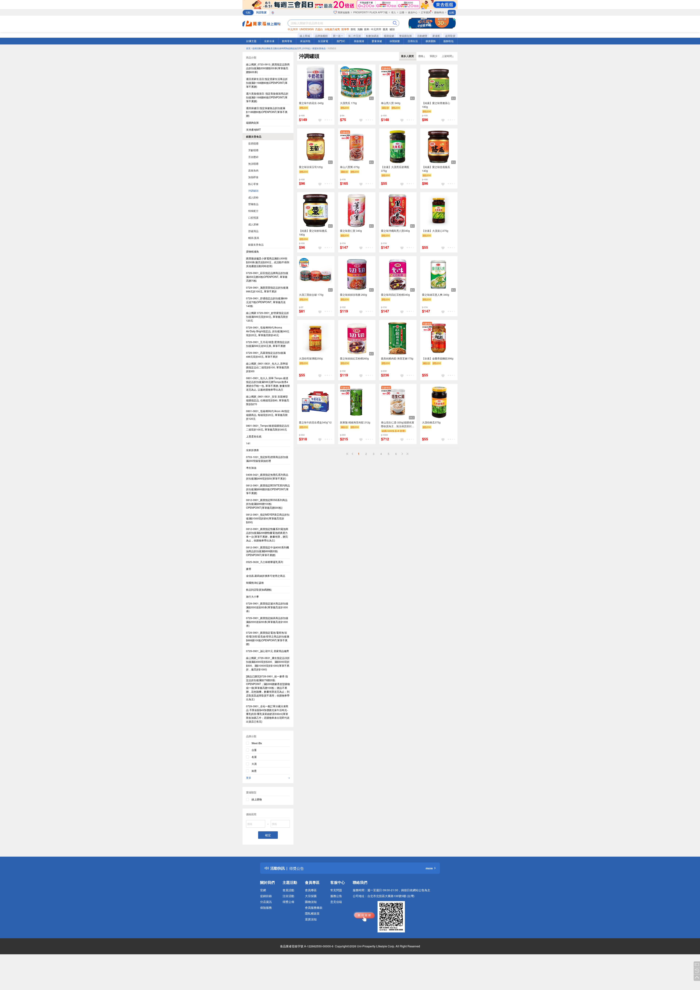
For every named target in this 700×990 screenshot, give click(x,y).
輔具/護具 (253, 238)
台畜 (254, 750)
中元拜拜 (293, 29)
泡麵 (360, 29)
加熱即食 (253, 177)
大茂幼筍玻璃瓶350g (311, 358)
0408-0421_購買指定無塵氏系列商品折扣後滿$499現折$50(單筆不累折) (267, 476)
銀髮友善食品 (253, 136)
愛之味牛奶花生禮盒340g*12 (315, 422)
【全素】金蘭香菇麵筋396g (437, 358)
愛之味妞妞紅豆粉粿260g (354, 358)
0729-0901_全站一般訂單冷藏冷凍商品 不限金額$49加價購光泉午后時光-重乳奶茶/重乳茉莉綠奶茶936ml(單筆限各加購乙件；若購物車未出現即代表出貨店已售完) (267, 713)
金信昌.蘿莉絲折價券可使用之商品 (265, 576)
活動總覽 (422, 36)
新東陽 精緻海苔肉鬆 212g (355, 422)
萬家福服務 (343, 12)
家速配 (436, 36)
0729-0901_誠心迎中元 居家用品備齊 (267, 651)
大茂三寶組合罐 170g (311, 294)
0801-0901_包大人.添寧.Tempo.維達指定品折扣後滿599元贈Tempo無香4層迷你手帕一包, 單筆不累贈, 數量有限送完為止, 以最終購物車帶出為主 (268, 383)
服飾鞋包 (448, 41)
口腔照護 (253, 217)
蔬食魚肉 (253, 170)
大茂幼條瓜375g (431, 422)
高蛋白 (319, 29)
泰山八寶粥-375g (349, 167)
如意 (254, 770)
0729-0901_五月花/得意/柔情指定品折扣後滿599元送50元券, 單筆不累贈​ (268, 344)
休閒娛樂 (395, 41)
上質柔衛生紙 (253, 436)
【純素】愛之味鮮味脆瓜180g (313, 232)
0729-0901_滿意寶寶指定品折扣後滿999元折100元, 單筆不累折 (267, 289)
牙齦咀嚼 (253, 150)
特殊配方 (253, 211)
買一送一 (338, 36)
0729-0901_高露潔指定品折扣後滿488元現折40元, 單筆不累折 (266, 354)
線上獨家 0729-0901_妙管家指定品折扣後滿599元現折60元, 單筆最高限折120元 (267, 316)
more (429, 868)
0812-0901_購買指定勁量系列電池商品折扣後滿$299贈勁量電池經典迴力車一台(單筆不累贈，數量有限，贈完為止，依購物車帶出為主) (267, 534)
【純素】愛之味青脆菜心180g (436, 105)
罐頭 (392, 29)
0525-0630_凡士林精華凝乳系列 (264, 562)
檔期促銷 (389, 36)
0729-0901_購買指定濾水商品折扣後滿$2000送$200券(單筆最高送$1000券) (267, 607)
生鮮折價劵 (252, 450)
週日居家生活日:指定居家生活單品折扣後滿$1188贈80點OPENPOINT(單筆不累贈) (267, 82)
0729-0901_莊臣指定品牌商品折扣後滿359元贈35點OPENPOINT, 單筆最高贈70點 (267, 276)
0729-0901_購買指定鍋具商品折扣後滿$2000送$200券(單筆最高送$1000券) (267, 621)
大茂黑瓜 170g (348, 103)
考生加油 (251, 467)
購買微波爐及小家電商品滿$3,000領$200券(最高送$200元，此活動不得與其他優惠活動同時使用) (267, 262)
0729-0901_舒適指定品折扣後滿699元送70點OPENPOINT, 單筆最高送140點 (266, 302)
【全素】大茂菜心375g (435, 230)
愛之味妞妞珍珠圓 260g (353, 294)
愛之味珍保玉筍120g (311, 167)
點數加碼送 (372, 36)
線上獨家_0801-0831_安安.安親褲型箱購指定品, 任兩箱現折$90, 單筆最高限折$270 (267, 400)
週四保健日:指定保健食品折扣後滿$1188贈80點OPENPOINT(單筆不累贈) (266, 112)
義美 (385, 29)
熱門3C (341, 41)
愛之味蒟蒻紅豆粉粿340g (395, 294)
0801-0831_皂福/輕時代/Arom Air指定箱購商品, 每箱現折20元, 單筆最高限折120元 (267, 414)
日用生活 (413, 41)
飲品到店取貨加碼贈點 (259, 589)
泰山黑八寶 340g (390, 103)
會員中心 (412, 12)
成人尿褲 (253, 224)
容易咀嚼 (253, 143)
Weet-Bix (257, 743)
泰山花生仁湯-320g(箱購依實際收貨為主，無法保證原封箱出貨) (397, 424)
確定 (268, 835)
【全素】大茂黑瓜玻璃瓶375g (395, 169)
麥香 (248, 569)
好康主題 (251, 41)
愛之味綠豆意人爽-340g (435, 294)
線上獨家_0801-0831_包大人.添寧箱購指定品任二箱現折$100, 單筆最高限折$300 (267, 367)
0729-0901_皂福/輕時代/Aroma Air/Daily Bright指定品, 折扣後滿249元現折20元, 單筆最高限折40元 (267, 331)
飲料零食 (287, 41)
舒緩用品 (253, 231)
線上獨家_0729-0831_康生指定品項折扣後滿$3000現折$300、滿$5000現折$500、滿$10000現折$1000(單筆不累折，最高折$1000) (268, 663)
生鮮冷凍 (269, 41)
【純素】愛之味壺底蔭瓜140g (436, 169)
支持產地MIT (253, 129)
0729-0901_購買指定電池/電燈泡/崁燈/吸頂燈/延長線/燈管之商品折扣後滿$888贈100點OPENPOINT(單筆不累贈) (267, 638)
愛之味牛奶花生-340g (311, 103)
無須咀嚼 (253, 163)
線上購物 (257, 799)
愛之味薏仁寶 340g (351, 230)
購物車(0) (439, 12)
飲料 (366, 29)
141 (248, 443)
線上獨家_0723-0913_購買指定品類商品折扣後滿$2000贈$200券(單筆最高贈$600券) (268, 68)
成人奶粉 (253, 197)
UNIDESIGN (307, 29)
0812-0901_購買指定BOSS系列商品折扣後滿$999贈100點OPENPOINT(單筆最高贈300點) (266, 503)
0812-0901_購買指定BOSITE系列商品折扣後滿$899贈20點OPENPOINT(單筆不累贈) (268, 489)
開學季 (345, 29)
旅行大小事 (252, 596)
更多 (268, 777)
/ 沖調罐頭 (331, 48)
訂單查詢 (426, 12)
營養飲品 (253, 204)
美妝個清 (359, 41)
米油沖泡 (305, 41)
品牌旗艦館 (321, 36)
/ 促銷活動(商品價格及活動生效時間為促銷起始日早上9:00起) (281, 48)
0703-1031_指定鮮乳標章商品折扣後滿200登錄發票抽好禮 (267, 459)
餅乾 (353, 29)
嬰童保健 (377, 41)
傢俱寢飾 (430, 41)
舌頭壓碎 (253, 157)
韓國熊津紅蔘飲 (255, 582)
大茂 (254, 764)
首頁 (248, 48)
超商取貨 (450, 36)
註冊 (402, 12)
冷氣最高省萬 (332, 29)
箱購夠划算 (252, 122)
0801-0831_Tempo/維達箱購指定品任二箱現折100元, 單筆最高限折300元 (267, 427)
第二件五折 (354, 36)
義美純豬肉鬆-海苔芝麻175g (397, 358)
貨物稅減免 (252, 251)
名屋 (254, 757)
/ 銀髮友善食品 (318, 48)
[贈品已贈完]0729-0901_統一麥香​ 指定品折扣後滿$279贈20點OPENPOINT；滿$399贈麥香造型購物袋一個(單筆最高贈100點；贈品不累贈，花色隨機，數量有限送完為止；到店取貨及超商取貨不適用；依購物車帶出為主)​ (268, 687)
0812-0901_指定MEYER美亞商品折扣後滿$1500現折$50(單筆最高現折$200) (267, 518)
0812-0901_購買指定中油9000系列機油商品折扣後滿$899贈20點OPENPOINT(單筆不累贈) (267, 551)
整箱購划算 (405, 36)
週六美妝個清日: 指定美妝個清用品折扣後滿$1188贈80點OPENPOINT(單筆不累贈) (267, 97)
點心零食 (253, 184)
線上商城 (305, 36)
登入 (393, 12)
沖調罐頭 (253, 190)
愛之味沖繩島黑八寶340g (395, 230)
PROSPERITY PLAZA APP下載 (370, 12)
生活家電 (323, 41)
